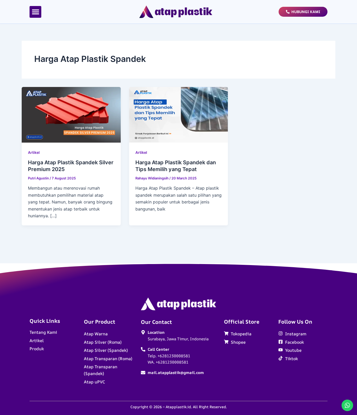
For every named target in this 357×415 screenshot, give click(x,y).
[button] (35, 12)
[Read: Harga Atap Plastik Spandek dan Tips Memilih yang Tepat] (178, 114)
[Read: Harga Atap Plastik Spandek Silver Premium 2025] (71, 114)
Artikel (34, 152)
